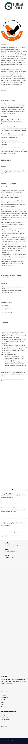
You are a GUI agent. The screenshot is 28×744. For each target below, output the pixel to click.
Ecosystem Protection (6, 722)
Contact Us (4, 707)
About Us (3, 695)
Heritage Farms (5, 715)
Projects (3, 700)
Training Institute (5, 719)
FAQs (2, 704)
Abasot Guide (4, 697)
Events (3, 702)
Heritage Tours (4, 717)
